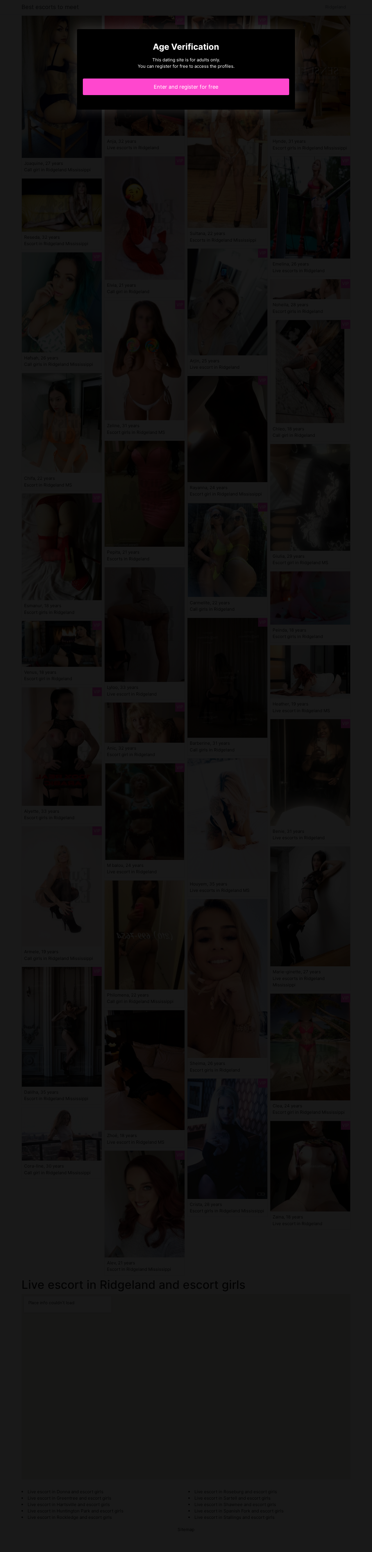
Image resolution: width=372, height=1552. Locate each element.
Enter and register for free (186, 87)
